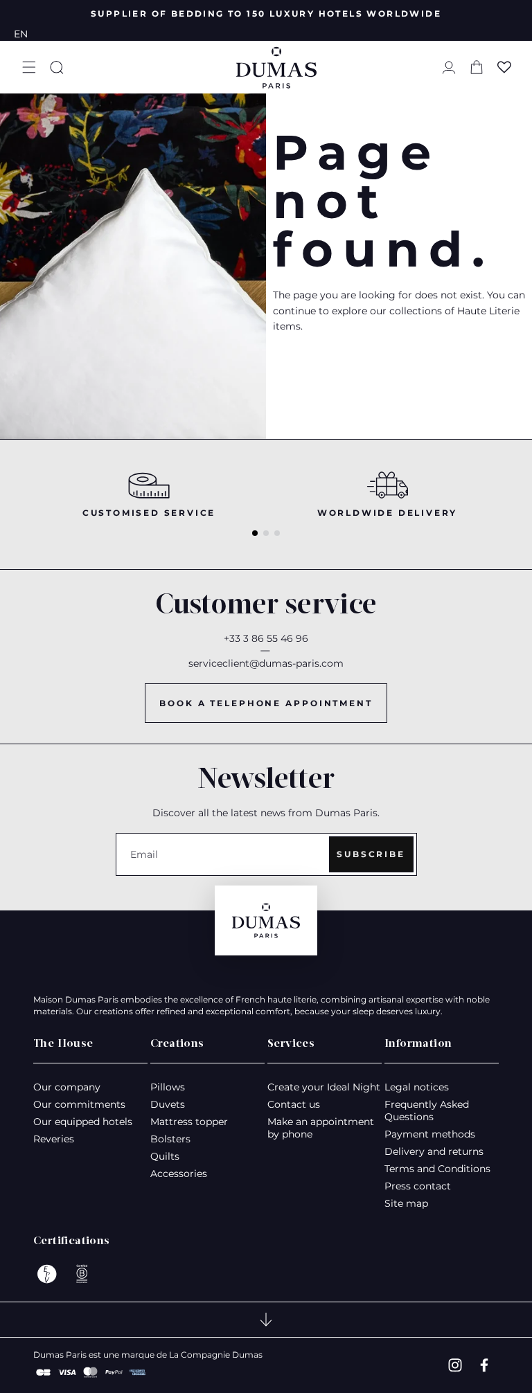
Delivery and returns (434, 1151)
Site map (406, 1203)
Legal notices (416, 1087)
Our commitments (79, 1104)
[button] (29, 67)
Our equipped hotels (82, 1121)
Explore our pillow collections (355, 379)
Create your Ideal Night (323, 1087)
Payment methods (429, 1134)
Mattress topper (189, 1121)
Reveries (53, 1139)
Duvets (167, 1104)
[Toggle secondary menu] (266, 1319)
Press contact (417, 1186)
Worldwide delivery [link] (387, 512)
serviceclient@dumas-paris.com (266, 663)
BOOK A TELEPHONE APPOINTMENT (266, 703)
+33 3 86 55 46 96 (266, 638)
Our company (66, 1087)
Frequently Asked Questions (426, 1110)
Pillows (167, 1087)
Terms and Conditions (437, 1168)
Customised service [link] (148, 512)
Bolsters (170, 1139)
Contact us (293, 1104)
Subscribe (371, 854)
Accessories (178, 1173)
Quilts (164, 1156)
